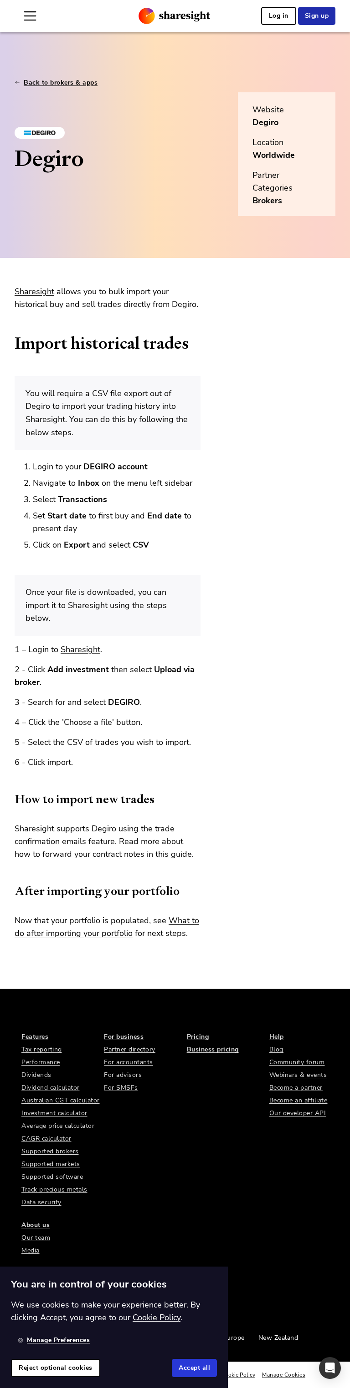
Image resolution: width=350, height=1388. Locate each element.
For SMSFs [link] (121, 1087)
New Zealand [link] (278, 1337)
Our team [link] (35, 1237)
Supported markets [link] (50, 1164)
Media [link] (30, 1250)
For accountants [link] (128, 1062)
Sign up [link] (317, 15)
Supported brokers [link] (50, 1151)
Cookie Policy (238, 1374)
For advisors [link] (123, 1075)
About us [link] (35, 1225)
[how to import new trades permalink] (10, 799)
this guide (173, 854)
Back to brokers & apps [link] (61, 82)
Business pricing (213, 1049)
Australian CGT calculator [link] (60, 1100)
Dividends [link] (36, 1075)
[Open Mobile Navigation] (30, 15)
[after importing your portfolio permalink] (10, 891)
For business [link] (124, 1036)
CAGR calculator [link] (46, 1138)
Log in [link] (278, 15)
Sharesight (34, 291)
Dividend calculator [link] (50, 1087)
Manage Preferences (58, 1340)
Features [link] (34, 1036)
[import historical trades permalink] (10, 343)
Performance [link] (40, 1062)
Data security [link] (41, 1202)
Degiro (265, 122)
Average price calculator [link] (57, 1125)
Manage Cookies (283, 1374)
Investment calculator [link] (54, 1113)
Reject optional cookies (56, 1367)
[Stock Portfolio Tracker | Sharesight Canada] (174, 16)
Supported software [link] (52, 1176)
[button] (330, 1368)
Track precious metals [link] (54, 1189)
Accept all (194, 1367)
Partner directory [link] (129, 1049)
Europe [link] (234, 1337)
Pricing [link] (198, 1036)
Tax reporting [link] (41, 1049)
